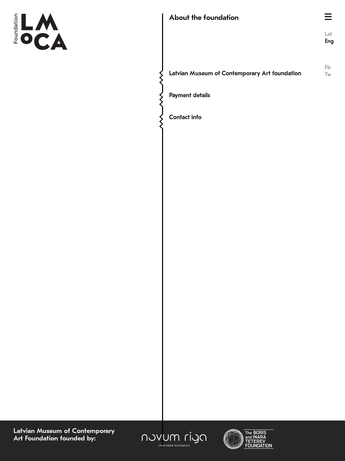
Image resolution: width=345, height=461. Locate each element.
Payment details (189, 95)
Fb (328, 67)
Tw (328, 75)
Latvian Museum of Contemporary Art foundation (235, 73)
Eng (329, 41)
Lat (328, 34)
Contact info (185, 117)
